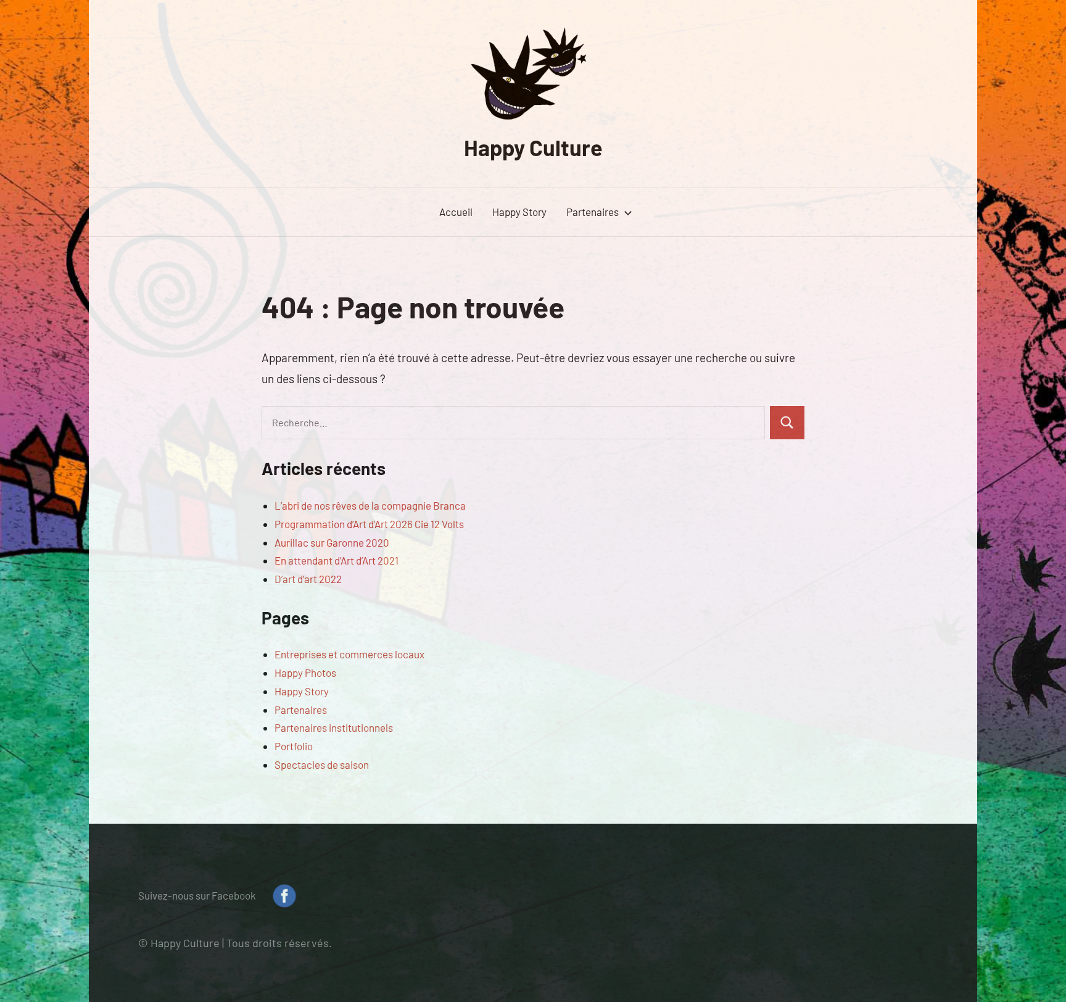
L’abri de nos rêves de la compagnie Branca (370, 505)
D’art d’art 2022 (308, 579)
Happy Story (519, 211)
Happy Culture (533, 147)
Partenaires (592, 211)
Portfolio (294, 746)
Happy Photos (305, 672)
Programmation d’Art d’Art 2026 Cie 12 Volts (369, 524)
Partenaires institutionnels (334, 727)
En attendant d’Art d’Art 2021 (337, 560)
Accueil (456, 211)
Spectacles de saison (322, 764)
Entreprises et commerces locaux (349, 654)
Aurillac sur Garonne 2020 (332, 542)
